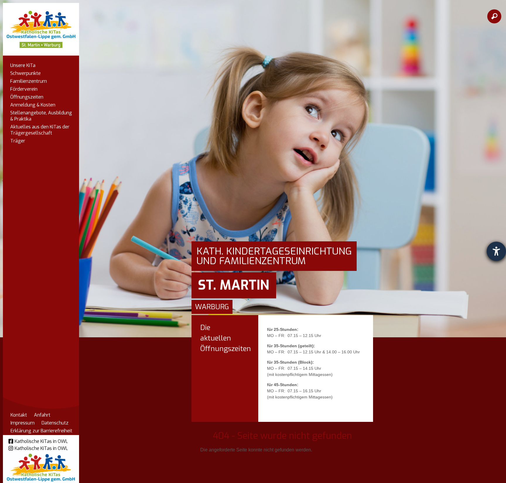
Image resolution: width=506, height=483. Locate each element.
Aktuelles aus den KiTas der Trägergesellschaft (39, 130)
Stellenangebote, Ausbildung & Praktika (41, 116)
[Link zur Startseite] (41, 26)
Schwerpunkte (25, 73)
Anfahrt (42, 415)
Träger (17, 141)
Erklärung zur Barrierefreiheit (41, 431)
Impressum (23, 423)
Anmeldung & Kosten (32, 105)
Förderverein (23, 89)
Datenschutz (55, 423)
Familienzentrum (28, 81)
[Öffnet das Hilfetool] (496, 251)
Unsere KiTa (22, 65)
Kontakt (19, 415)
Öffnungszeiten (26, 97)
